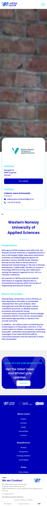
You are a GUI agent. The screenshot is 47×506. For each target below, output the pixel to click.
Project (23, 419)
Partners (23, 423)
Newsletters (23, 452)
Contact (23, 435)
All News (24, 448)
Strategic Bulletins (23, 456)
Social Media (23, 460)
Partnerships (23, 431)
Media (23, 427)
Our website (23, 181)
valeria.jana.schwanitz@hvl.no (20, 199)
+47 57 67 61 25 (13, 202)
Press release (24, 472)
